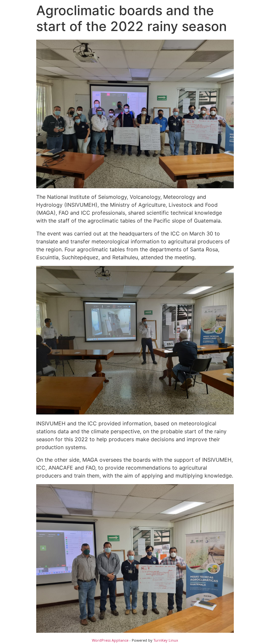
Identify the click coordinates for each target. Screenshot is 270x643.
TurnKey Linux (165, 640)
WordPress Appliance (110, 640)
